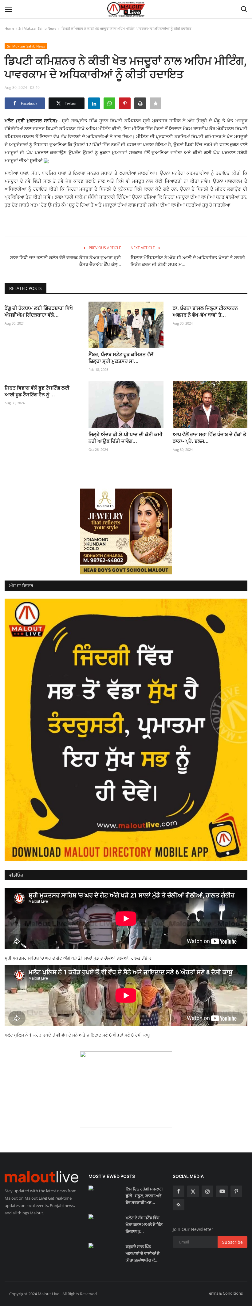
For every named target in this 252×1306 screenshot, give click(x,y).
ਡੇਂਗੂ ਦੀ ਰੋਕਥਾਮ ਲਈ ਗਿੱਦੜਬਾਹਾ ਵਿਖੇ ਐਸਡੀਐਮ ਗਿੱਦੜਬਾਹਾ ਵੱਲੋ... (39, 311)
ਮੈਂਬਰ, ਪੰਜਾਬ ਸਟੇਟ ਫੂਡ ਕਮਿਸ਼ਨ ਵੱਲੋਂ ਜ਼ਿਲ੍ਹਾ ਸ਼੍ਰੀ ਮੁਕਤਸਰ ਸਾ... (121, 357)
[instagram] (207, 1191)
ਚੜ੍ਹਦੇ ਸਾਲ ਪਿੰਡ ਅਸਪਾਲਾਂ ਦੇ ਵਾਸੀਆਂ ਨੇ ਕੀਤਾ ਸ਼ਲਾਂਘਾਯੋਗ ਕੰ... (142, 1253)
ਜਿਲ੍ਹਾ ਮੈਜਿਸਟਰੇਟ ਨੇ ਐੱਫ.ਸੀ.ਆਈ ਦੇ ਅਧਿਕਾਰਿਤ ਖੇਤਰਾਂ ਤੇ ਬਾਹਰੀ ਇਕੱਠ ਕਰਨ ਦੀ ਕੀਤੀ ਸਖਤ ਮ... (188, 261)
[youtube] (222, 1191)
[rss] (178, 1204)
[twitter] (193, 1191)
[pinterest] (236, 1191)
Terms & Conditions (225, 1293)
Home (9, 28)
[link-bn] (126, 531)
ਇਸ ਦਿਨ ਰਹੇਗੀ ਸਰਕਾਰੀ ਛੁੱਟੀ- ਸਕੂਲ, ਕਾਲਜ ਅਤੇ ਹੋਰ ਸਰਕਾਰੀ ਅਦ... (144, 1195)
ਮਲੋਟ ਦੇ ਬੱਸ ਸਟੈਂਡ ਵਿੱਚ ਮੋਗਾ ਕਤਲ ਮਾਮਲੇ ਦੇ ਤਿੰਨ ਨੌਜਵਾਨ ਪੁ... (144, 1224)
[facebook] (178, 1191)
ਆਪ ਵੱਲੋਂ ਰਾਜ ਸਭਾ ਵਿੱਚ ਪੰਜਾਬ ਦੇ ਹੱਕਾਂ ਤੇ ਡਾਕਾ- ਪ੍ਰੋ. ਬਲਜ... (209, 437)
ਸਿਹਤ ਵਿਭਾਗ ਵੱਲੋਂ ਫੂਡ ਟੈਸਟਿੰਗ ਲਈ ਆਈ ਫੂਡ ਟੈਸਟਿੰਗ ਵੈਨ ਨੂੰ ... (37, 391)
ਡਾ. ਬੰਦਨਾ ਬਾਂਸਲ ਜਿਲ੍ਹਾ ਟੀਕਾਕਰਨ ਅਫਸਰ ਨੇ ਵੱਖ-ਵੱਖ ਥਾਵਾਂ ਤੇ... (205, 311)
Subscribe (232, 1242)
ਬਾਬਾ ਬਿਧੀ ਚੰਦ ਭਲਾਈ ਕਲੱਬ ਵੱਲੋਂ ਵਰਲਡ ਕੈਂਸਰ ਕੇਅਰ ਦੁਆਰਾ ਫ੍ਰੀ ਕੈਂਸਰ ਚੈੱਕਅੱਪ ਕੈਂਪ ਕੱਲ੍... (65, 261)
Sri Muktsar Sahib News (37, 28)
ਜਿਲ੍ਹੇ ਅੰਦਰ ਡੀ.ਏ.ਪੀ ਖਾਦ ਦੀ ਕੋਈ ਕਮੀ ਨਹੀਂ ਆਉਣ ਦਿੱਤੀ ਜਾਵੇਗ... (126, 437)
